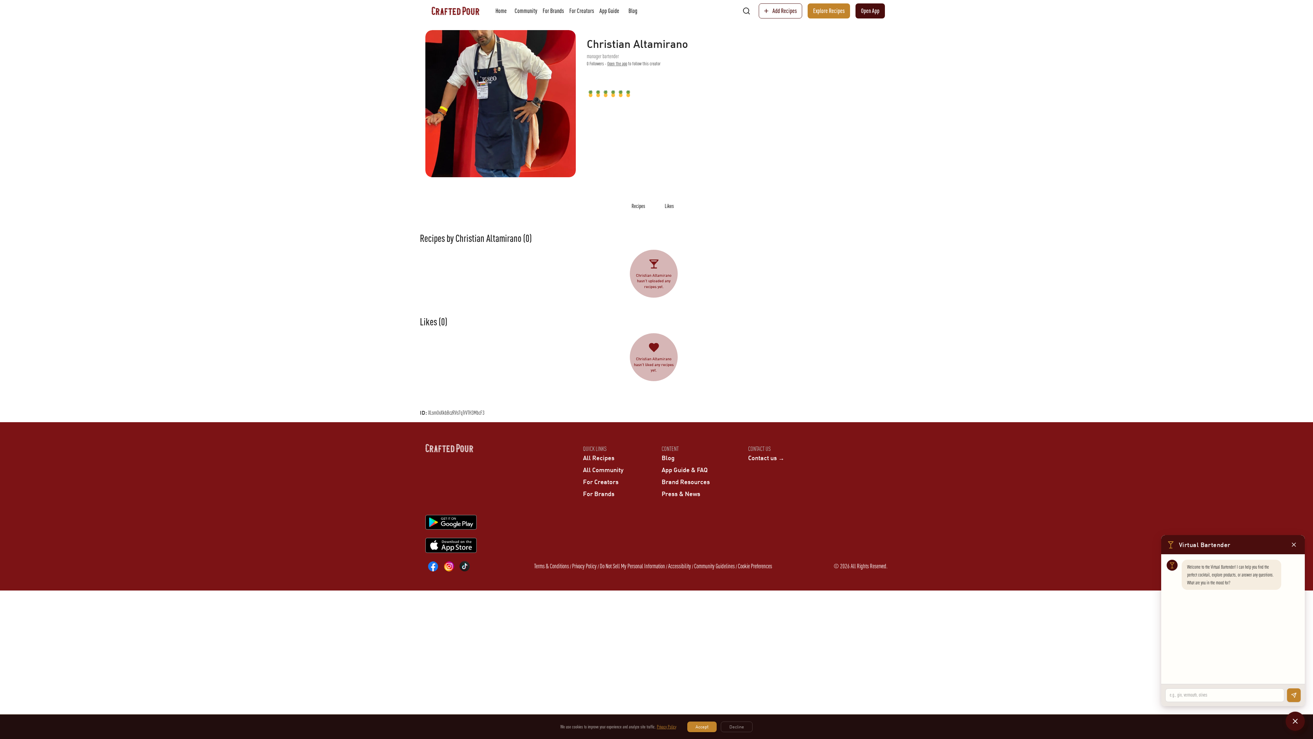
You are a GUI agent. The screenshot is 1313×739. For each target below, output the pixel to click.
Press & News (681, 493)
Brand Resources (686, 481)
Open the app (617, 63)
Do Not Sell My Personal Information (632, 566)
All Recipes (598, 458)
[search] (746, 11)
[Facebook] (433, 566)
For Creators (581, 10)
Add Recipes (784, 10)
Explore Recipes (829, 10)
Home (501, 10)
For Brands (553, 10)
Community (526, 10)
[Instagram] (449, 566)
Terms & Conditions (551, 566)
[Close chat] (1295, 721)
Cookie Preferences (755, 566)
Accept (701, 726)
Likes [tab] (669, 206)
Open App (870, 10)
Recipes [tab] (638, 206)
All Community (603, 470)
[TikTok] (465, 566)
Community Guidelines (714, 566)
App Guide (609, 10)
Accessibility (679, 566)
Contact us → (766, 458)
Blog (632, 10)
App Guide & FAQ (685, 470)
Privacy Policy (584, 566)
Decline (736, 726)
